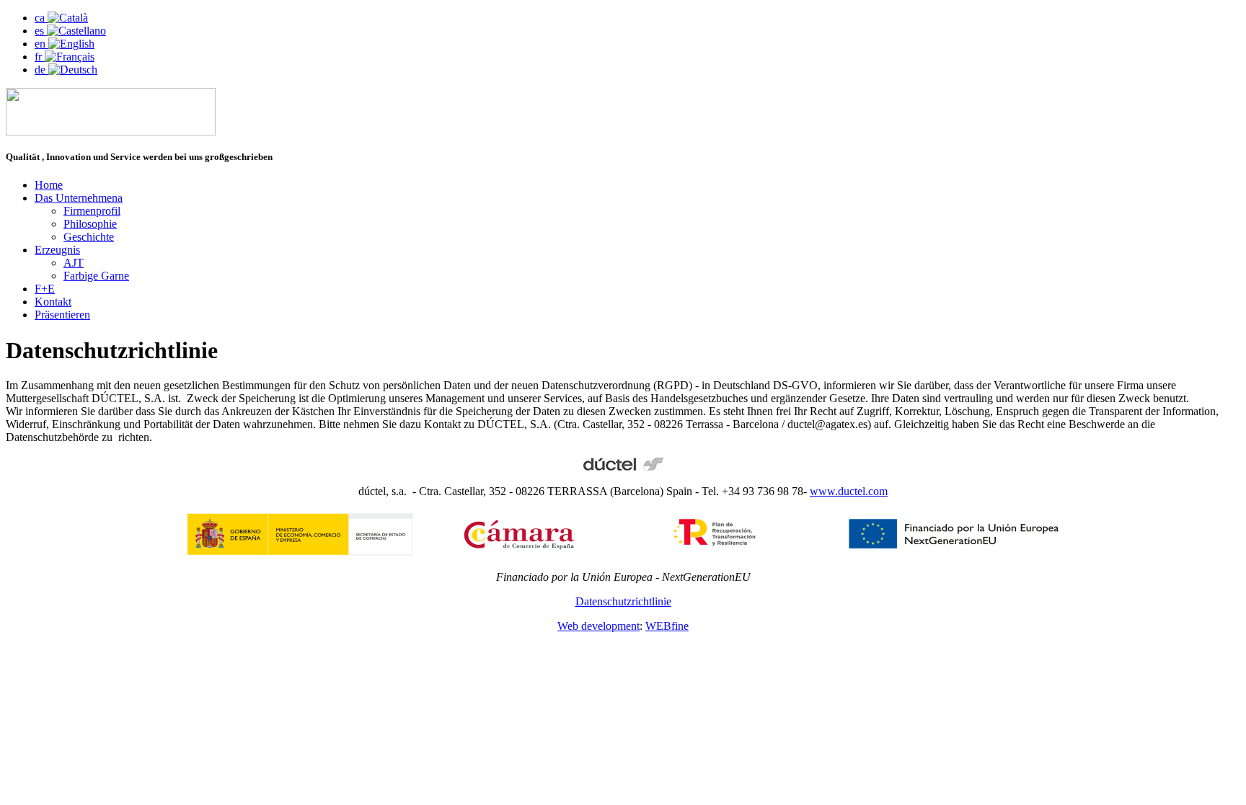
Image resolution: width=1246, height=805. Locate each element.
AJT (73, 263)
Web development (598, 626)
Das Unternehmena (79, 198)
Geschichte (88, 237)
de (41, 69)
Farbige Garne (96, 276)
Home (49, 185)
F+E (45, 289)
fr (40, 56)
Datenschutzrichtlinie (623, 601)
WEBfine (667, 626)
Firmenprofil (91, 211)
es (41, 31)
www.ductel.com (849, 491)
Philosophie (90, 224)
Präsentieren (62, 314)
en (41, 43)
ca (41, 18)
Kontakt (53, 301)
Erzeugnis (57, 250)
